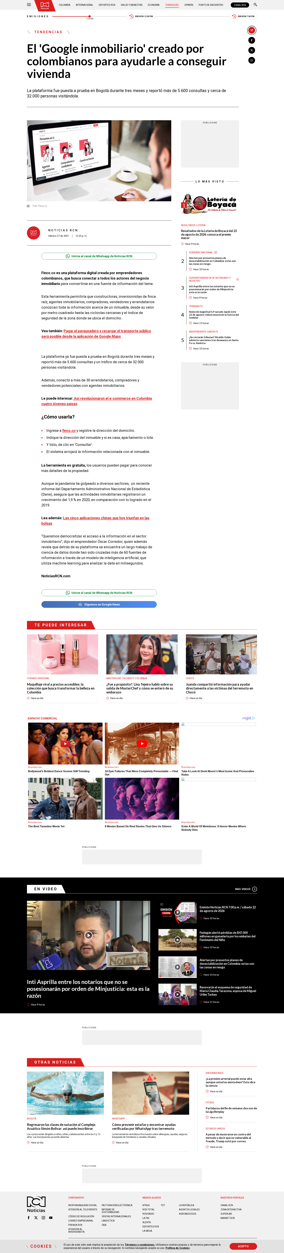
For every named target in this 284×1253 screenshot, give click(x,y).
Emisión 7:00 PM (246, 16)
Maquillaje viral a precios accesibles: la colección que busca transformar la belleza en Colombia (61, 688)
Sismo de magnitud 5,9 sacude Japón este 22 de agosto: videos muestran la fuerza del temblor (214, 314)
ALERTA (146, 1222)
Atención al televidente (82, 1209)
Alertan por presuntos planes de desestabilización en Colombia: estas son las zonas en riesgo (212, 260)
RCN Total (148, 1209)
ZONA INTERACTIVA (231, 1209)
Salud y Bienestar (131, 5)
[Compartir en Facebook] (251, 40)
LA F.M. (146, 1218)
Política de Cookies (178, 1248)
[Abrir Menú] (29, 5)
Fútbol (210, 1102)
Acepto (243, 1246)
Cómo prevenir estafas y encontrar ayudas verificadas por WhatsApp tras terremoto (144, 1126)
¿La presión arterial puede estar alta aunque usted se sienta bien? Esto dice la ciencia (230, 1082)
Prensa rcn (75, 1225)
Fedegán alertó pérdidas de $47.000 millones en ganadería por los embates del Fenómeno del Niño (228, 936)
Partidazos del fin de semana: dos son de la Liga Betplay (231, 1110)
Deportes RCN (107, 5)
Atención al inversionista (76, 1230)
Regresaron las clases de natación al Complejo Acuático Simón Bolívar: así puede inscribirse (61, 1126)
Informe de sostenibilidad (110, 1210)
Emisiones (38, 16)
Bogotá (31, 1118)
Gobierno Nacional (201, 252)
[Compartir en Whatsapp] (251, 60)
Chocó (190, 678)
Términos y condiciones (139, 1244)
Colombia (64, 5)
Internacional (84, 5)
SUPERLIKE (226, 1213)
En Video (45, 889)
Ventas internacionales (116, 1216)
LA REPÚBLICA (186, 1205)
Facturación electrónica (117, 1205)
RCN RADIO (148, 1213)
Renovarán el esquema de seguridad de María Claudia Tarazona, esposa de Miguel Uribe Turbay (228, 990)
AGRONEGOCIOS (187, 1213)
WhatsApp (118, 1118)
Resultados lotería (193, 225)
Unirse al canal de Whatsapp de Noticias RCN (101, 256)
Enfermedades (215, 1073)
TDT (163, 1205)
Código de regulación (81, 1216)
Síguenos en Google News (102, 604)
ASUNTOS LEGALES (189, 1209)
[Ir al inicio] (44, 5)
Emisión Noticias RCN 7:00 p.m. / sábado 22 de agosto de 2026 (228, 909)
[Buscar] (255, 5)
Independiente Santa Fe (203, 331)
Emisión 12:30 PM (144, 16)
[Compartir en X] (251, 50)
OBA (104, 1225)
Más (242, 889)
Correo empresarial (80, 1220)
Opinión (188, 5)
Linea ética (108, 1220)
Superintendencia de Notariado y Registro (210, 279)
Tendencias (172, 5)
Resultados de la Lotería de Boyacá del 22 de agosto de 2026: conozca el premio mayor (209, 234)
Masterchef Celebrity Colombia (126, 678)
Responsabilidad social (82, 1205)
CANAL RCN (240, 5)
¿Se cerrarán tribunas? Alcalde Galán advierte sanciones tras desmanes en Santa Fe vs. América (213, 340)
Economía (154, 5)
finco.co (69, 430)
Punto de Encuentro (211, 5)
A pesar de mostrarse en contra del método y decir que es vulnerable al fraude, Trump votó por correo (228, 1138)
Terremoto (196, 306)
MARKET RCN (228, 1218)
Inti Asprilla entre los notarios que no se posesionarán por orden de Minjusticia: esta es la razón (212, 289)
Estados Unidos (215, 1128)
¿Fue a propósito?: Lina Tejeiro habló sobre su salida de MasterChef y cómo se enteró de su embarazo (139, 688)
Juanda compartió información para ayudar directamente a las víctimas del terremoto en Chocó (219, 688)
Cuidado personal (38, 678)
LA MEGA (147, 1231)
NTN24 (146, 1205)
